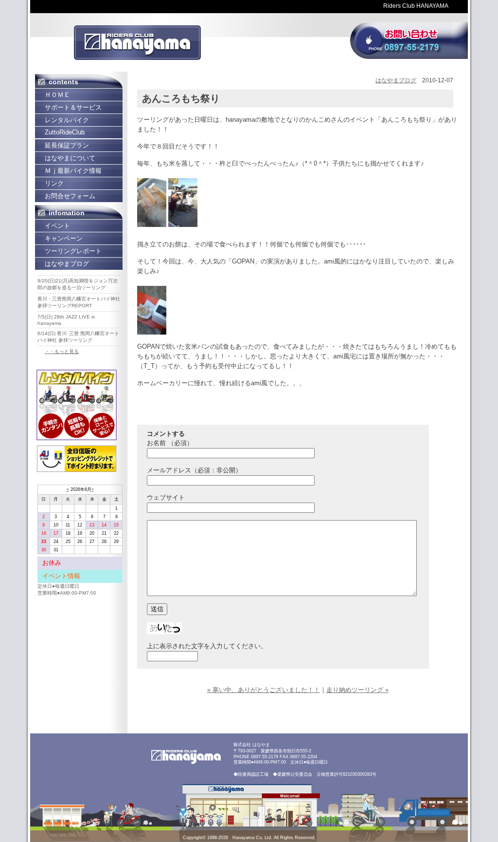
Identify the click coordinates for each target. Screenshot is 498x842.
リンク (54, 183)
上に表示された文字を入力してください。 (207, 646)
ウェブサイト (166, 497)
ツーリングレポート (73, 251)
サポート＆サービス (73, 107)
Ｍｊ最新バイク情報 (73, 170)
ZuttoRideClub (65, 132)
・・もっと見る (62, 351)
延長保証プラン (67, 145)
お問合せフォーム (70, 196)
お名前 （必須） (170, 443)
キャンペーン (64, 238)
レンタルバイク (67, 120)
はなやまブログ (67, 263)
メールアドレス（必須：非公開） (194, 470)
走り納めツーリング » (357, 689)
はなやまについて (70, 158)
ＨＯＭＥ (57, 94)
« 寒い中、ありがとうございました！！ (263, 689)
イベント (57, 225)
